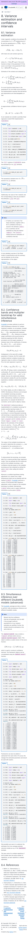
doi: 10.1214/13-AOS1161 (13, 892)
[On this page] (26, 7)
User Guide (7, 11)
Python (4, 124)
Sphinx (11, 932)
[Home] (2, 12)
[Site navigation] (2, 7)
